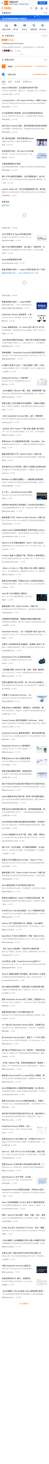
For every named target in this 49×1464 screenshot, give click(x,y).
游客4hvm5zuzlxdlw (8, 1171)
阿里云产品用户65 (7, 891)
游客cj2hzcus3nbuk (8, 790)
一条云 (4, 183)
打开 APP (42, 3)
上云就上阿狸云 (6, 1221)
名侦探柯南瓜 (6, 195)
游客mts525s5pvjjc (7, 942)
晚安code (5, 321)
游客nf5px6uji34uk (7, 1272)
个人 (45, 13)
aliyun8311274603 (8, 727)
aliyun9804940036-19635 (10, 536)
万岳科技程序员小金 (8, 651)
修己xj (4, 145)
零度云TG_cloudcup (8, 1120)
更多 (45, 60)
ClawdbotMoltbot (7, 524)
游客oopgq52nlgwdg (8, 511)
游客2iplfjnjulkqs (7, 1044)
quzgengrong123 (7, 422)
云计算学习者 (6, 714)
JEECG (4, 663)
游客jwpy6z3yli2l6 (7, 917)
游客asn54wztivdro (8, 1082)
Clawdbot (5, 587)
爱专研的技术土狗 (7, 346)
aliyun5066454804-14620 (10, 263)
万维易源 (4, 1285)
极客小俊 (4, 157)
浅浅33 (4, 600)
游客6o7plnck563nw (8, 397)
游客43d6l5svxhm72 (8, 1297)
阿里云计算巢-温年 (7, 486)
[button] (21, 54)
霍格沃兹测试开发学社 (8, 359)
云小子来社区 (6, 689)
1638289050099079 (8, 1158)
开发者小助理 (6, 228)
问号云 (4, 253)
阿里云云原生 (6, 107)
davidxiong (5, 473)
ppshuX (4, 1132)
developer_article (7, 94)
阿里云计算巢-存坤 (7, 701)
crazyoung (5, 549)
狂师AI (4, 498)
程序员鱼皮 (5, 739)
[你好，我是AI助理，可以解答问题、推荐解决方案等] (36, 8)
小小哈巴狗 (5, 372)
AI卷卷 (4, 333)
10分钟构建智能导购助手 (39, 74)
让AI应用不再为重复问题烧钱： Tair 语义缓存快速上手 (30, 66)
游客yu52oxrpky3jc (8, 752)
